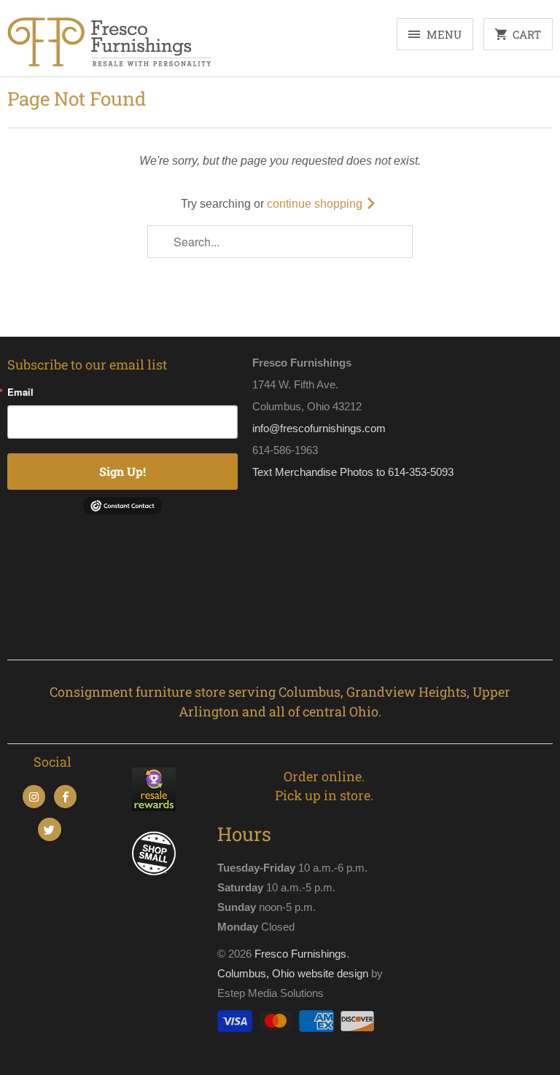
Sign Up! (122, 471)
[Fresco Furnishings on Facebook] (65, 796)
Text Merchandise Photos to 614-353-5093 (353, 472)
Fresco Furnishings (300, 953)
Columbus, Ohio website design (292, 973)
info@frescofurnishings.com (319, 428)
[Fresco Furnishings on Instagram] (34, 796)
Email (20, 391)
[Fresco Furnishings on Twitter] (49, 829)
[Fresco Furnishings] (109, 44)
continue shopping (316, 204)
